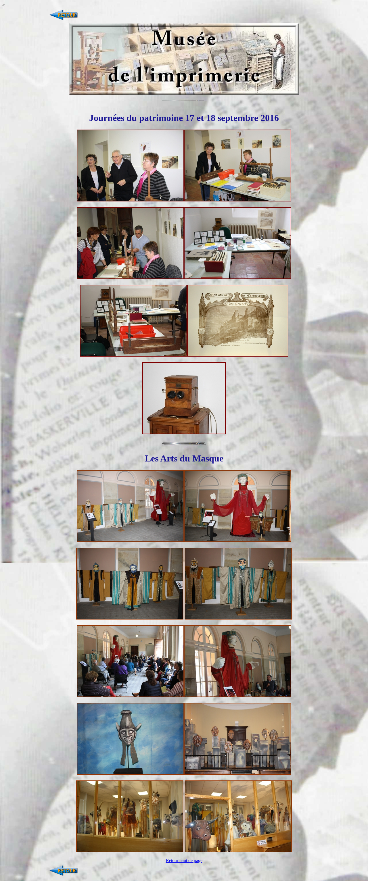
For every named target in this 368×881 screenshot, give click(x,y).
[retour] (63, 20)
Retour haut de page (184, 860)
